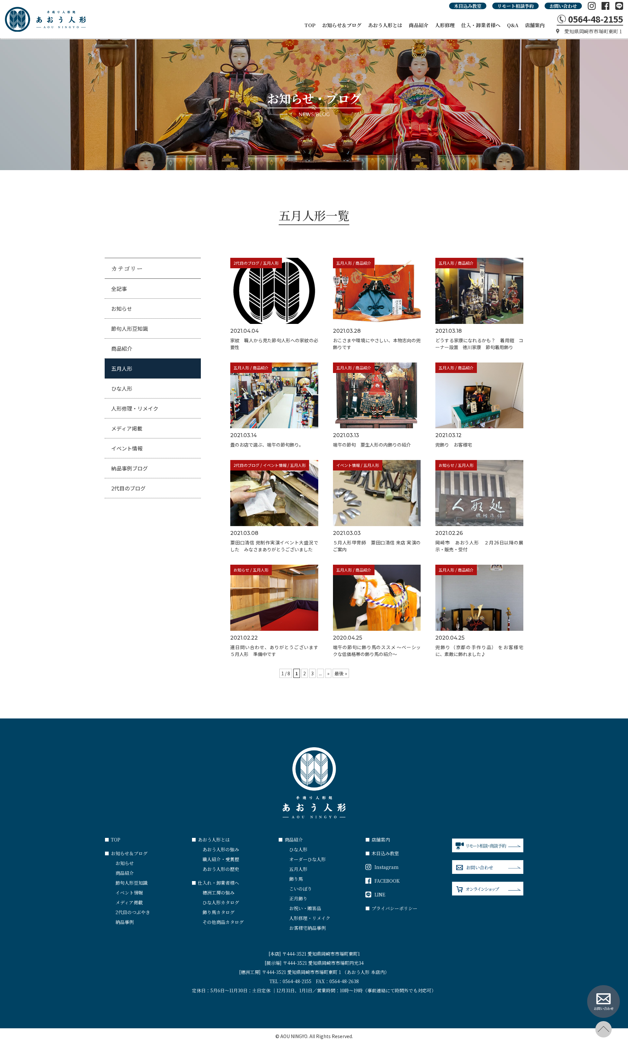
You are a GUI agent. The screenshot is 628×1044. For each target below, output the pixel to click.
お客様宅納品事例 (307, 928)
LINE (380, 894)
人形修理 (445, 25)
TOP (310, 25)
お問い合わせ (563, 6)
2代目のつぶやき (132, 912)
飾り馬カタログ (218, 912)
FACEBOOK (387, 881)
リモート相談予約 (515, 6)
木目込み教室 (467, 6)
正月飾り (298, 898)
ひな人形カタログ (220, 902)
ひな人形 (121, 388)
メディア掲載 (126, 428)
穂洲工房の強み (218, 892)
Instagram (387, 867)
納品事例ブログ (129, 468)
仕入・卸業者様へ (480, 25)
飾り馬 (296, 879)
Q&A (512, 25)
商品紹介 (418, 25)
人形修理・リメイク (134, 408)
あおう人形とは (385, 25)
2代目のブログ (128, 488)
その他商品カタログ (223, 922)
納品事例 (124, 922)
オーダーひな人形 (307, 859)
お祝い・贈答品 (305, 908)
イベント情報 (127, 448)
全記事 (119, 288)
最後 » (341, 673)
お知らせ (121, 308)
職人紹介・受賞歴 (220, 859)
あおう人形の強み (220, 849)
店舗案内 (535, 25)
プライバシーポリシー (391, 908)
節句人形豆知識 (129, 328)
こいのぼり (300, 889)
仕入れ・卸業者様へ (215, 883)
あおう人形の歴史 (220, 869)
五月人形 (121, 368)
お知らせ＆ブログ (341, 25)
